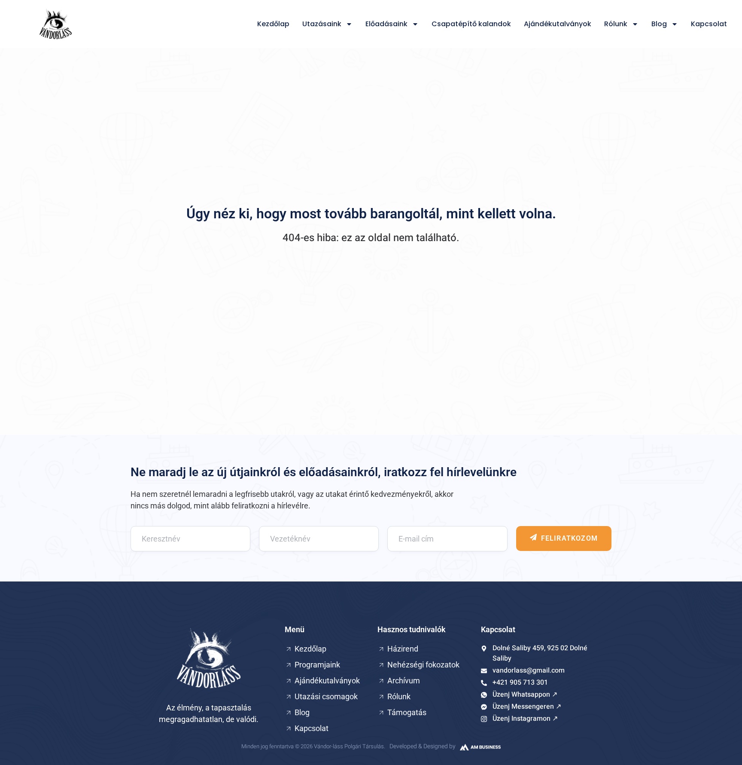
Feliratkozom (569, 538)
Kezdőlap (273, 24)
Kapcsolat (709, 24)
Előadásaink (386, 24)
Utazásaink (321, 24)
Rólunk (615, 24)
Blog (659, 24)
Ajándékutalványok (557, 24)
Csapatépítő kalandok (471, 24)
